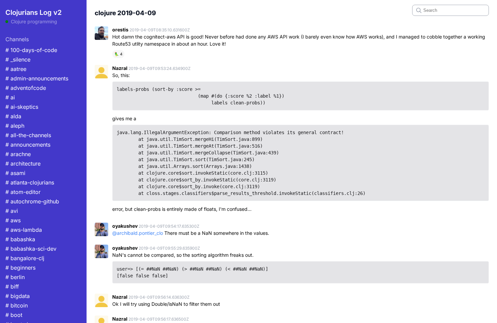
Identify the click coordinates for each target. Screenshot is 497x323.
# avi (11, 210)
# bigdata (17, 296)
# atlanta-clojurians (29, 182)
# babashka (20, 239)
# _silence (17, 59)
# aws (13, 220)
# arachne (18, 154)
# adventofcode (25, 87)
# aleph (14, 125)
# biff (12, 286)
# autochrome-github (32, 201)
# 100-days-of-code (31, 50)
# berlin (15, 277)
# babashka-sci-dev (30, 248)
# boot (13, 315)
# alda (13, 116)
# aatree (15, 69)
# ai (10, 97)
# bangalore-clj (24, 258)
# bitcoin (16, 305)
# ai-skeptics (21, 106)
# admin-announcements (36, 78)
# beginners (20, 267)
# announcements (27, 144)
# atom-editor (23, 192)
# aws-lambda (23, 229)
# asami (15, 173)
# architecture (23, 163)
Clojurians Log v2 (33, 12)
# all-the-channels (28, 135)
